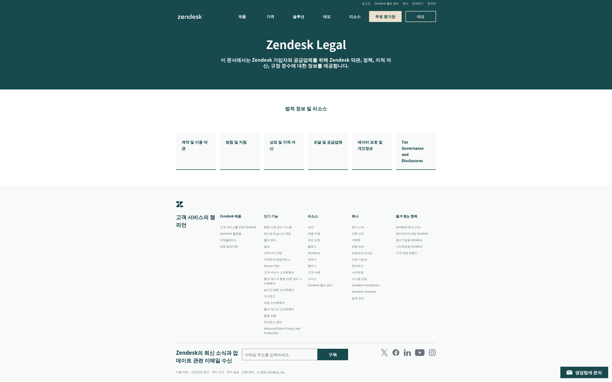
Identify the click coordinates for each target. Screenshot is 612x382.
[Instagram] (432, 352)
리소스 (355, 16)
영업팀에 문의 (588, 372)
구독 (332, 354)
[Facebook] (396, 352)
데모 (327, 16)
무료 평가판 (385, 16)
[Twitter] (384, 352)
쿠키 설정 (233, 372)
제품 (242, 16)
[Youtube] (420, 352)
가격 (270, 16)
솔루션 (298, 16)
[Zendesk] (180, 211)
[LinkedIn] (407, 352)
